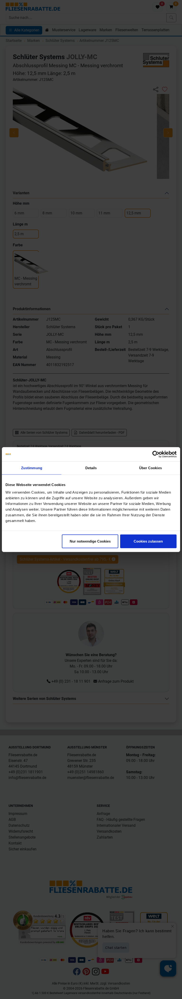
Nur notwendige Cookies (90, 541)
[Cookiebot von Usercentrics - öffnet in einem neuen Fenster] (156, 454)
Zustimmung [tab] (31, 468)
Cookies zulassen (148, 541)
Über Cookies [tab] (150, 468)
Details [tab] (91, 468)
